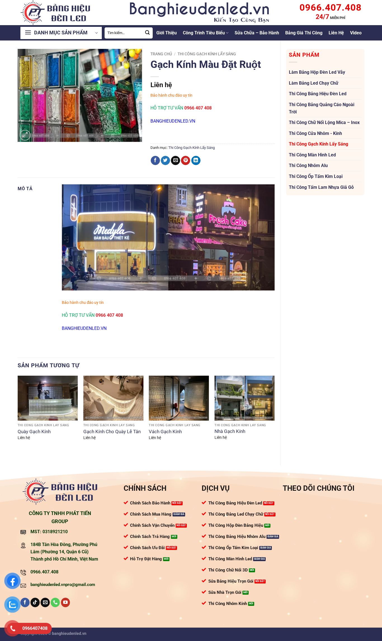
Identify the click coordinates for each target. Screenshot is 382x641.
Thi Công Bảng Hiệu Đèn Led (317, 93)
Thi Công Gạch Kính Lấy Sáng (318, 144)
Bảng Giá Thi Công (303, 32)
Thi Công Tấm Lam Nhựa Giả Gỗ (321, 187)
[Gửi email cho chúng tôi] (45, 602)
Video (356, 32)
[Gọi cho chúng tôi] (55, 602)
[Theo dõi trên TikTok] (35, 602)
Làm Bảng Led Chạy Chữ (313, 83)
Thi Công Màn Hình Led (312, 155)
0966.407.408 (44, 572)
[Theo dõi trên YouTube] (65, 602)
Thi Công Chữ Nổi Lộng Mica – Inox (324, 122)
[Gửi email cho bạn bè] (175, 160)
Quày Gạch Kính (34, 431)
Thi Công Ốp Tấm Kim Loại (316, 176)
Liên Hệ (336, 32)
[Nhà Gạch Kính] (244, 398)
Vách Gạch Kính (165, 431)
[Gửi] (147, 33)
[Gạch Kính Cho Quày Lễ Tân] (113, 398)
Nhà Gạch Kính (229, 431)
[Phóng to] (25, 135)
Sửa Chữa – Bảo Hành (257, 32)
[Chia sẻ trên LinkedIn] (196, 160)
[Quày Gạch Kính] (48, 398)
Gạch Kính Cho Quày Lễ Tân (112, 431)
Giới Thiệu (166, 32)
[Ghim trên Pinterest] (185, 160)
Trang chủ (161, 54)
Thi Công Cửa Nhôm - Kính (315, 133)
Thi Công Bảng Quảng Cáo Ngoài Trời (321, 108)
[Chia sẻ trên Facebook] (155, 160)
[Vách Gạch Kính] (179, 398)
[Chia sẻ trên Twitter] (165, 160)
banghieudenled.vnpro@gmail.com (62, 584)
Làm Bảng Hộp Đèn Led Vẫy (317, 72)
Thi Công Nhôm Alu (308, 165)
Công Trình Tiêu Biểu (204, 32)
